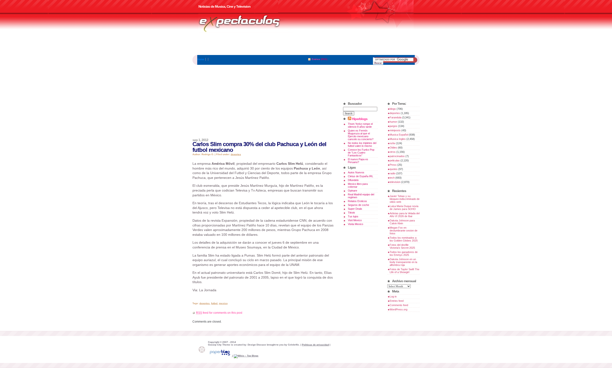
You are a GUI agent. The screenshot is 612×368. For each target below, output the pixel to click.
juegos (393, 126)
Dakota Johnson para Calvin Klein (402, 222)
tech (392, 177)
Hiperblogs (359, 119)
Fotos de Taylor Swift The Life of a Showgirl (404, 271)
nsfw (392, 143)
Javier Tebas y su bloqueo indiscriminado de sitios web (405, 199)
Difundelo (353, 180)
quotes (394, 169)
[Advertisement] (306, 44)
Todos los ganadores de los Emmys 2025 (404, 253)
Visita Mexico (355, 224)
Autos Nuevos (356, 172)
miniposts (395, 130)
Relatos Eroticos (357, 201)
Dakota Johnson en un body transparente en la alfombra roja (403, 262)
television (395, 182)
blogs (393, 108)
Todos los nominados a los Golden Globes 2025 (404, 239)
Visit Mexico (355, 220)
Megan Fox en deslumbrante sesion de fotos (403, 230)
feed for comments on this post (219, 312)
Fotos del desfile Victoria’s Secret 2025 (402, 246)
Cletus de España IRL (360, 176)
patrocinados (397, 156)
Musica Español (399, 134)
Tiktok (351, 212)
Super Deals (355, 208)
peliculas (395, 160)
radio (392, 173)
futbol (214, 303)
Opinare (352, 190)
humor (393, 121)
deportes (236, 154)
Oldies (393, 147)
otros (393, 151)
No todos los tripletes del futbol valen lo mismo (362, 144)
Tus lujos (353, 216)
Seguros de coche (358, 204)
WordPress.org (398, 309)
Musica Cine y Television (245, 23)
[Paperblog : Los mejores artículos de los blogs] (220, 355)
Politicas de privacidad (315, 344)
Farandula (395, 117)
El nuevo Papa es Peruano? (358, 161)
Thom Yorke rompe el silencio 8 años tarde (360, 125)
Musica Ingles (398, 138)
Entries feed (397, 300)
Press (393, 164)
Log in (393, 296)
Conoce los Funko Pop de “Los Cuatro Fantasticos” (361, 152)
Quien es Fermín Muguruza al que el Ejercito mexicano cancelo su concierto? (360, 135)
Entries (316, 59)
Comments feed (399, 305)
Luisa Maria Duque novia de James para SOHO (404, 207)
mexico (223, 303)
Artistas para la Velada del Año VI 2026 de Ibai (405, 215)
